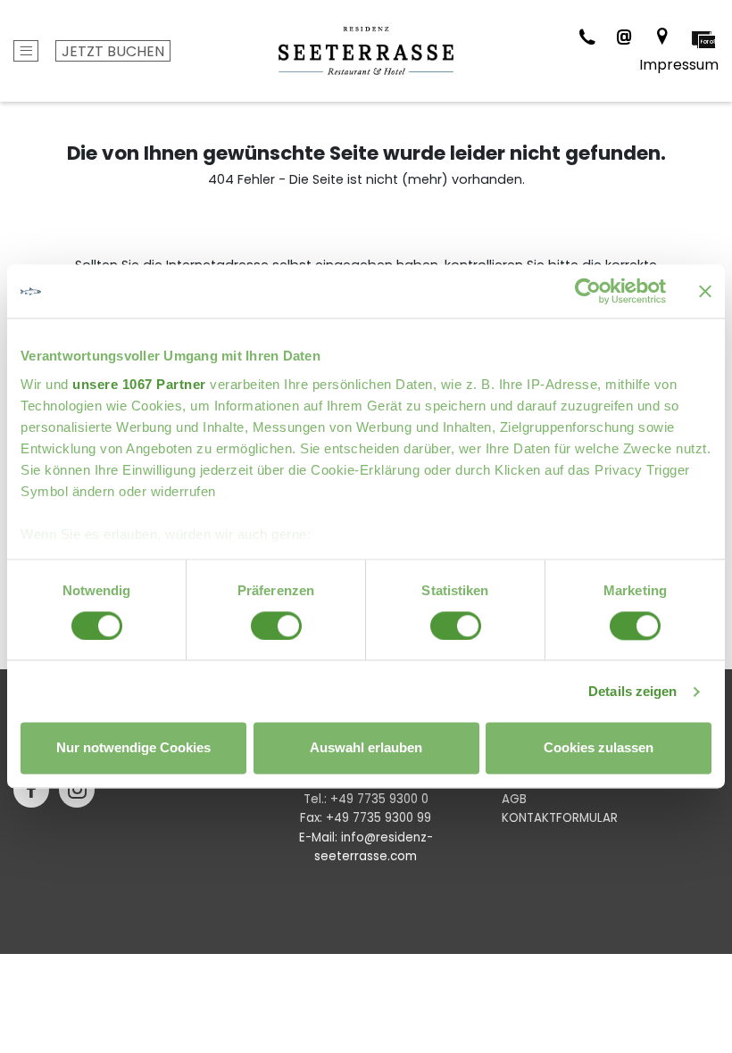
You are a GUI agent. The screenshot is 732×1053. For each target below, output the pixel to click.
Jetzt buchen (113, 51)
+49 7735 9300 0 (379, 799)
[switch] (276, 625)
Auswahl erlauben (366, 748)
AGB (514, 799)
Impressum (679, 64)
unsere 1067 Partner (139, 384)
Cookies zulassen (598, 748)
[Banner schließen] (705, 291)
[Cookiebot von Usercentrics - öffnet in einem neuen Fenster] (588, 291)
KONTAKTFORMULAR (560, 817)
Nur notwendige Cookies (133, 748)
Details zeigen (632, 691)
